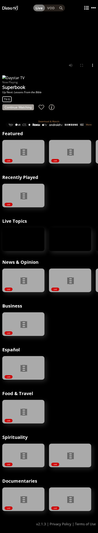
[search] (61, 8)
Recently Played (20, 177)
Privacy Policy (60, 524)
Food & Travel (17, 393)
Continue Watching (18, 107)
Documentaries (19, 481)
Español (11, 350)
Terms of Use (85, 524)
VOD (51, 8)
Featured (12, 133)
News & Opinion (20, 262)
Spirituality (15, 437)
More (89, 124)
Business (12, 306)
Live (39, 8)
